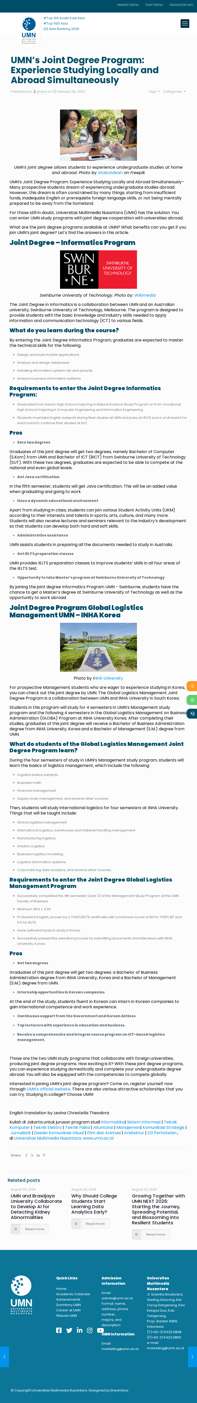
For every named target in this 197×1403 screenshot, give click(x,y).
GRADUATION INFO (181, 5)
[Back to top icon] (180, 1390)
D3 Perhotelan (161, 1133)
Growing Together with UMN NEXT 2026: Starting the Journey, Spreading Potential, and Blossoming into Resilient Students (158, 1209)
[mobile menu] (185, 23)
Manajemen (128, 1127)
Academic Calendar (73, 1294)
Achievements (68, 1299)
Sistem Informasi (144, 1122)
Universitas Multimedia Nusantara (47, 1138)
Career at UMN (68, 1310)
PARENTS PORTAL (128, 5)
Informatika (113, 1122)
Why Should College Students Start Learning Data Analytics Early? (94, 1204)
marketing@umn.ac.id (120, 1348)
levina (42, 91)
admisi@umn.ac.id (117, 1298)
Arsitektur (134, 1133)
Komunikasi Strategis (163, 1127)
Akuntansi (103, 1127)
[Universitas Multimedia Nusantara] (24, 23)
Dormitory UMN (68, 1304)
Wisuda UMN (66, 1315)
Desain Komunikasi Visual (59, 1133)
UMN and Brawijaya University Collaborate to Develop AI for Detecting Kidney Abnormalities (36, 1206)
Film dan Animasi (104, 1133)
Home (61, 1288)
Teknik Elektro (47, 1127)
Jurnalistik (21, 1133)
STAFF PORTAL (154, 5)
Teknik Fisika (77, 1127)
